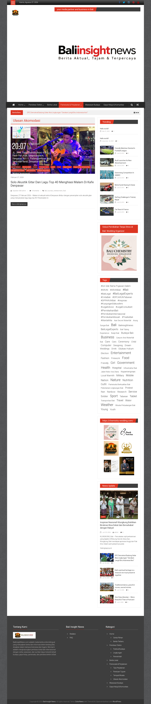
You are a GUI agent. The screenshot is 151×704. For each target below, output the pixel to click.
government (125, 363)
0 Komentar (35, 191)
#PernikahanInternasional (113, 314)
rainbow (111, 392)
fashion (105, 358)
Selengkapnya (105, 548)
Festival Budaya (119, 649)
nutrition (128, 380)
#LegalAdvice (107, 307)
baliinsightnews (125, 325)
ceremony (123, 341)
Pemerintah (117, 656)
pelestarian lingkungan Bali (112, 388)
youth (112, 409)
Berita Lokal (52, 105)
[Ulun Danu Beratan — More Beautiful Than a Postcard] (107, 599)
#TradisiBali (127, 317)
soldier (104, 396)
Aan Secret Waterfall (122, 320)
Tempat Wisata (118, 675)
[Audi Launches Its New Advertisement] (107, 162)
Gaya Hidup (67, 167)
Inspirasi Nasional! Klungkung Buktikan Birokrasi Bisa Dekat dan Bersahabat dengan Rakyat (118, 525)
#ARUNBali (115, 290)
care (107, 341)
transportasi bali (108, 400)
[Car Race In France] (107, 211)
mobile (130, 375)
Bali (46, 191)
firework (115, 358)
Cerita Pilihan (118, 638)
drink (114, 348)
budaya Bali (127, 333)
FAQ (71, 638)
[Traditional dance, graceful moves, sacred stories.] (107, 587)
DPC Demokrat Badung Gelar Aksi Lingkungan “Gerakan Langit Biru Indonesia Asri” (57, 112)
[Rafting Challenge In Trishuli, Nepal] (107, 199)
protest (129, 387)
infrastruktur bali (130, 368)
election (105, 353)
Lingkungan (117, 653)
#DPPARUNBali (108, 300)
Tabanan (124, 396)
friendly (105, 363)
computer (106, 345)
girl (113, 362)
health (105, 368)
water (128, 400)
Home (20, 105)
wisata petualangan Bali (125, 405)
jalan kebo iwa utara (110, 372)
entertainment (58, 191)
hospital (117, 367)
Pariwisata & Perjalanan (70, 105)
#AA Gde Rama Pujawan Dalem (116, 286)
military (120, 375)
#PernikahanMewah (110, 317)
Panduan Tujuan (119, 672)
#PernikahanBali (109, 310)
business (50, 191)
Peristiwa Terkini (35, 105)
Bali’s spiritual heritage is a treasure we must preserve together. (125, 572)
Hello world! (104, 129)
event (53, 167)
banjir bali (115, 333)
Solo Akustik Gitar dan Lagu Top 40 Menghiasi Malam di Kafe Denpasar (52, 183)
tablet (133, 396)
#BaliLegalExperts (123, 293)
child (133, 341)
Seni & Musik (31, 170)
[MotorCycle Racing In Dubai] (107, 187)
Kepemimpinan (128, 371)
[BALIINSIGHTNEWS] (24, 635)
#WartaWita (106, 320)
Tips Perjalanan (119, 668)
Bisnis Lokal (26, 167)
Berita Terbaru (16, 167)
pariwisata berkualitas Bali (119, 384)
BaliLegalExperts (109, 329)
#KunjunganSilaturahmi (112, 303)
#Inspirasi (122, 300)
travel (120, 400)
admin (116, 532)
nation (104, 380)
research (121, 392)
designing (118, 345)
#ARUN (104, 290)
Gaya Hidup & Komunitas (114, 105)
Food (59, 167)
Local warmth (107, 375)
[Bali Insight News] (14, 105)
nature (115, 380)
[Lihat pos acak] (137, 105)
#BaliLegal (106, 294)
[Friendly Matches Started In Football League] (107, 150)
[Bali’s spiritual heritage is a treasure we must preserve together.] (107, 572)
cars (114, 341)
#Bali (125, 289)
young (104, 409)
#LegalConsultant (124, 307)
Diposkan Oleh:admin (19, 191)
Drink (35, 167)
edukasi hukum (126, 348)
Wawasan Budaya (92, 105)
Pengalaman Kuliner (18, 170)
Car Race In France (122, 209)
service (132, 391)
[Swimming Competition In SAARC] (107, 174)
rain (103, 392)
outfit (104, 384)
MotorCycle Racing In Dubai (125, 185)
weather (107, 405)
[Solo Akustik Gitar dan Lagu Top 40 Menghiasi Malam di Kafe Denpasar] (53, 150)
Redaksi (73, 634)
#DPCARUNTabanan (122, 297)
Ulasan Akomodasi (43, 170)
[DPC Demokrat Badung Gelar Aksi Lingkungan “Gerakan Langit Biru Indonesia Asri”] (107, 557)
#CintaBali (105, 297)
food (64, 191)
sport (114, 396)
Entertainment (44, 167)
